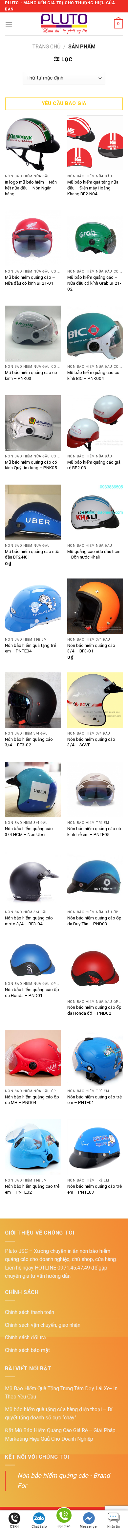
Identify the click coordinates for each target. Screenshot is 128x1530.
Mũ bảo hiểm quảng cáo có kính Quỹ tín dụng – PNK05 (31, 465)
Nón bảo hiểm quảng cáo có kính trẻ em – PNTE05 (94, 831)
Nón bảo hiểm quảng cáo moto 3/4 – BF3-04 (29, 920)
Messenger (89, 1526)
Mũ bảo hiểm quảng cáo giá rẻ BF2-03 (93, 465)
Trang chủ (46, 47)
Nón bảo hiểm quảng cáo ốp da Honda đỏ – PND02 (94, 1010)
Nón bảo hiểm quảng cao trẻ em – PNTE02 (32, 1189)
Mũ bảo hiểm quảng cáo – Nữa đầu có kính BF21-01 (30, 280)
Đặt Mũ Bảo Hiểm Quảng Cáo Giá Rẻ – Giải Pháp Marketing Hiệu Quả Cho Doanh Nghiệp (60, 1434)
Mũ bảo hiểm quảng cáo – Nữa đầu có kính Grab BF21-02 (94, 283)
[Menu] (9, 24)
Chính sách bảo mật (27, 1350)
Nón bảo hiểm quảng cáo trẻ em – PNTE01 (94, 1099)
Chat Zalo (39, 1526)
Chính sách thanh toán (29, 1312)
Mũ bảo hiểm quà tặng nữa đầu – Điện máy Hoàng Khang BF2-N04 (92, 187)
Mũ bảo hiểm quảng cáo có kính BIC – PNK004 (93, 375)
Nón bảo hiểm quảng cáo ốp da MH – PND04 (32, 1099)
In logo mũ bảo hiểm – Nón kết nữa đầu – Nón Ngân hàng (31, 187)
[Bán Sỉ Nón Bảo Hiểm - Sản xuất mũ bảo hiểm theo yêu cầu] (64, 23)
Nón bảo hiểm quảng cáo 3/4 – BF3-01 (91, 648)
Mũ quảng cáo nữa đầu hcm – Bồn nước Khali (93, 554)
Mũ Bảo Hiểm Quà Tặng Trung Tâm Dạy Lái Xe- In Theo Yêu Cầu (61, 1392)
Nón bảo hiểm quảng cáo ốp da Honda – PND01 (32, 992)
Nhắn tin (113, 1526)
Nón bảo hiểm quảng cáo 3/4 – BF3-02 (29, 742)
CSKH (14, 1526)
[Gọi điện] (64, 1516)
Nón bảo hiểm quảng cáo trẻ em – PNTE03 (94, 1189)
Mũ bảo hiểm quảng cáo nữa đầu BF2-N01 (32, 554)
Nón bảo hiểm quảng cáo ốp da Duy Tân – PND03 (94, 920)
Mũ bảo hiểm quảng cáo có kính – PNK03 (31, 375)
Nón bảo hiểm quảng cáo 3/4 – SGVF (91, 742)
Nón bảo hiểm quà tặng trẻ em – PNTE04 (30, 648)
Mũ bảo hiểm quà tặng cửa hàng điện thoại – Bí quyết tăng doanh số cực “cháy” (58, 1413)
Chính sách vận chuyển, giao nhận (42, 1325)
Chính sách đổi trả (25, 1337)
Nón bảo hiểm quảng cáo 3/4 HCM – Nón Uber (29, 831)
